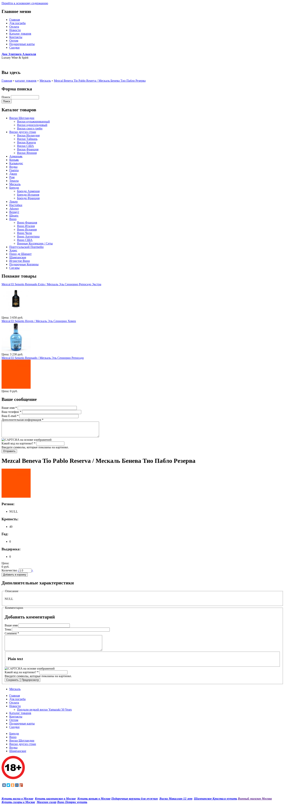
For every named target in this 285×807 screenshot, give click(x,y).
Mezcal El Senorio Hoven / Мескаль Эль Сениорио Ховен (39, 321)
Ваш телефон (11, 411)
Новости (15, 30)
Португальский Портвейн (26, 247)
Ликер (13, 201)
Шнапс (14, 215)
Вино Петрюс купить (72, 802)
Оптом (13, 40)
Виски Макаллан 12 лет (175, 798)
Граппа (14, 170)
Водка (13, 166)
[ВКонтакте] (4, 785)
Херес (13, 250)
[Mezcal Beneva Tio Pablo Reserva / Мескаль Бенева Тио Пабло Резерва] (16, 496)
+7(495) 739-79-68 (13, 64)
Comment (12, 633)
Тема (8, 629)
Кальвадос (16, 163)
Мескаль (45, 80)
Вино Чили (24, 233)
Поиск (6, 97)
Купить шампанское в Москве (55, 798)
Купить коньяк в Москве (94, 798)
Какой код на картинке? (18, 443)
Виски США (25, 146)
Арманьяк (15, 156)
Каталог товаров (20, 33)
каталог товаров (25, 80)
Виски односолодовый (32, 125)
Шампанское (17, 257)
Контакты (15, 37)
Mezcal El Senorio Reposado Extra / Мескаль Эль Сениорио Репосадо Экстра (51, 284)
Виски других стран (22, 132)
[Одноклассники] (12, 785)
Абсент (14, 208)
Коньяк (14, 159)
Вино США (25, 240)
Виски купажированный (33, 121)
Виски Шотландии (21, 118)
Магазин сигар (46, 802)
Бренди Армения (28, 191)
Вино (12, 219)
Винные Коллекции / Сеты (35, 243)
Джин (13, 173)
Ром (12, 177)
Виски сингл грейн (29, 128)
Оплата (14, 26)
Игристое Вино (19, 260)
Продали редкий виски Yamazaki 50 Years (44, 709)
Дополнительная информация (22, 419)
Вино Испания (27, 229)
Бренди (14, 187)
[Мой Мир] (17, 785)
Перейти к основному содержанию (25, 3)
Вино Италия (26, 226)
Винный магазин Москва (255, 798)
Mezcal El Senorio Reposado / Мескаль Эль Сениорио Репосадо (43, 357)
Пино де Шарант (20, 254)
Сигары (14, 267)
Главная (14, 19)
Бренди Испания (28, 194)
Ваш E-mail (10, 416)
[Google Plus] (21, 785)
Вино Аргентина (28, 236)
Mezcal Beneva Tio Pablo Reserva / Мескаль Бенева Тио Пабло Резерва (100, 80)
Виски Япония (27, 152)
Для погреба (17, 23)
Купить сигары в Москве (18, 802)
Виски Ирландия (28, 135)
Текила (14, 180)
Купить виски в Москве (17, 798)
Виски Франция (27, 149)
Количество (10, 570)
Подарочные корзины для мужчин (134, 798)
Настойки (15, 205)
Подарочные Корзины (24, 264)
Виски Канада (26, 142)
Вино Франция (27, 222)
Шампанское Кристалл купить (215, 798)
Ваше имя (9, 407)
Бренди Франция (28, 198)
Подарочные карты (22, 44)
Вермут (14, 212)
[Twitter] (8, 785)
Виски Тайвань (27, 139)
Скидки (14, 47)
